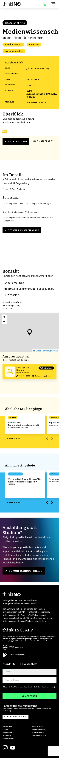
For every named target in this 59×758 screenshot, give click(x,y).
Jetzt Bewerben (17, 141)
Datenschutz (7, 733)
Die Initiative (7, 727)
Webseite (13, 295)
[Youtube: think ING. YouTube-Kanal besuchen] (12, 747)
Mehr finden (14, 438)
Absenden (31, 696)
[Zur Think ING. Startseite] (15, 4)
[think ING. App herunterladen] (45, 4)
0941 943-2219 (16, 283)
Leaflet (38, 350)
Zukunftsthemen (38, 733)
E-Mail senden (45, 141)
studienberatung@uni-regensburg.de (31, 289)
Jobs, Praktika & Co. (39, 736)
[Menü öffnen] (53, 4)
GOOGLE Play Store (17, 655)
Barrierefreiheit (8, 739)
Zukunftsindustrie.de (25, 570)
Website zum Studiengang (23, 230)
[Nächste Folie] (51, 438)
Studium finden (37, 727)
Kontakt (5, 730)
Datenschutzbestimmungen (46, 687)
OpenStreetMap (51, 350)
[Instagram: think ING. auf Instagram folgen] (5, 747)
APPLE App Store (16, 647)
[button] (29, 332)
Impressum (7, 736)
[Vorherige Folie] (47, 438)
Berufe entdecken (38, 730)
